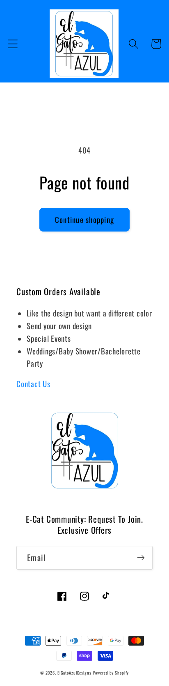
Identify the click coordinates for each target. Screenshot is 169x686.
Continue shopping (84, 219)
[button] (13, 44)
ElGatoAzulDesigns (74, 673)
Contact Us (33, 383)
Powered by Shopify (111, 673)
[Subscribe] (141, 558)
